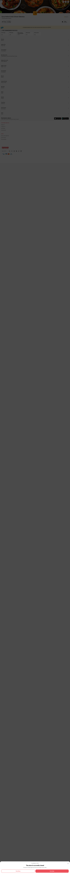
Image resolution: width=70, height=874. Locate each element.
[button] (68, 863)
